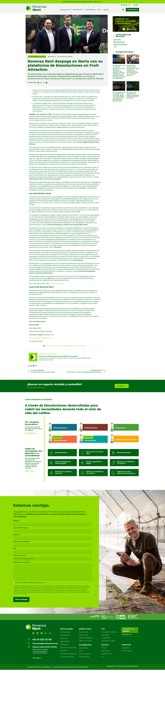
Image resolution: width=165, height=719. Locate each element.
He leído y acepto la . (30, 582)
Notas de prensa (34, 56)
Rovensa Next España (64, 346)
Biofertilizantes (65, 635)
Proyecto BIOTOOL (85, 654)
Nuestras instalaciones (86, 638)
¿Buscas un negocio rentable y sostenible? (54, 384)
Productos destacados (67, 657)
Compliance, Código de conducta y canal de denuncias (70, 667)
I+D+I (103, 629)
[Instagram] (128, 5)
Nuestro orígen (83, 632)
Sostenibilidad (85, 645)
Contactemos (125, 648)
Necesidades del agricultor (68, 653)
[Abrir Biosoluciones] (83, 10)
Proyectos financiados (108, 641)
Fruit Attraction (50, 346)
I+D (115, 47)
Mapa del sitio (47, 667)
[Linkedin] (124, 5)
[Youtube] (126, 5)
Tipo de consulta (19, 555)
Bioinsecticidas (65, 641)
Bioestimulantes (65, 632)
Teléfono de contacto (21, 541)
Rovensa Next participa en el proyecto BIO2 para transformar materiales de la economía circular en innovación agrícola (133, 70)
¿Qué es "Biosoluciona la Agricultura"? (78, 1)
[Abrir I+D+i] (101, 10)
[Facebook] (122, 5)
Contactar (126, 645)
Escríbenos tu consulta (22, 562)
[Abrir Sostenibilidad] (95, 10)
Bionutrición (64, 638)
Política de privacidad (36, 582)
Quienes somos (85, 629)
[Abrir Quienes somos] (71, 10)
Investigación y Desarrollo (109, 632)
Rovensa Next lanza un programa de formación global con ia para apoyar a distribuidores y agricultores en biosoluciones (119, 96)
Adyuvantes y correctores (68, 647)
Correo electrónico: (20, 527)
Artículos (117, 40)
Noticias (42, 56)
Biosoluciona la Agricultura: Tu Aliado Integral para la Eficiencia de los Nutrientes (133, 95)
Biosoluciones (119, 42)
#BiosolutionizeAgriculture (36, 387)
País (15, 548)
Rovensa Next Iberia (79, 346)
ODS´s (81, 651)
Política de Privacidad (34, 667)
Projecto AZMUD (84, 656)
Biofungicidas (64, 644)
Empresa (16, 534)
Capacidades (105, 635)
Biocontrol (63, 650)
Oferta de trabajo (126, 651)
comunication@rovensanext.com (40, 338)
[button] (123, 10)
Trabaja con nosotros (85, 641)
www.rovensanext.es (57, 283)
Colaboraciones (106, 638)
